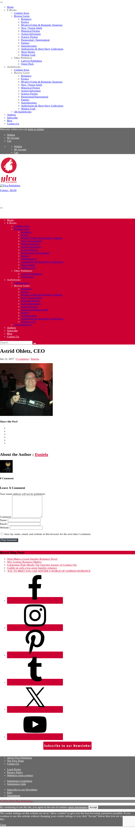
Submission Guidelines (19, 781)
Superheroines (29, 45)
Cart (9, 141)
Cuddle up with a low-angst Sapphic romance (32, 567)
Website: (4, 527)
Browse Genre (22, 16)
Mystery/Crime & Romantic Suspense (41, 25)
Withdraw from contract (20, 775)
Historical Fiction (30, 31)
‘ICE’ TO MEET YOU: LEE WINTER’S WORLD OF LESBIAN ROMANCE (49, 570)
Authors (11, 114)
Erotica (25, 22)
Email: (3, 523)
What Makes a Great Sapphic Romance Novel (32, 558)
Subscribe (12, 117)
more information (78, 807)
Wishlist (11, 135)
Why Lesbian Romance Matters (24, 561)
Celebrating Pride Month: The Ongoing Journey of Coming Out (42, 564)
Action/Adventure (31, 34)
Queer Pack (27, 63)
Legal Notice (14, 769)
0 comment (22, 359)
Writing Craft (28, 54)
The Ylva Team (15, 760)
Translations (13, 795)
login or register (36, 129)
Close (3, 824)
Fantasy (25, 43)
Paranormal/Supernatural (34, 96)
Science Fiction (29, 37)
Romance (26, 19)
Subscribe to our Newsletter (22, 789)
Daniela (35, 359)
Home (10, 7)
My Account (13, 138)
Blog (9, 120)
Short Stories (28, 51)
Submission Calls (16, 784)
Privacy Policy (15, 772)
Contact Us (13, 123)
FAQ (9, 792)
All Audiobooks (22, 111)
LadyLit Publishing (31, 60)
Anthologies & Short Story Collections (42, 48)
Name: (3, 520)
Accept (93, 807)
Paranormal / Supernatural (35, 40)
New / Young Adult (31, 28)
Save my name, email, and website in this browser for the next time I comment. (47, 534)
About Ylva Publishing (19, 757)
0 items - (8, 190)
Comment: (5, 516)
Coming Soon (21, 13)
